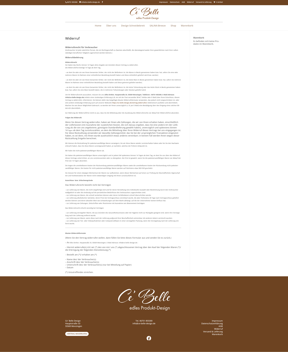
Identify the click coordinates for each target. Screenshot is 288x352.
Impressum (163, 2)
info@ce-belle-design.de (144, 323)
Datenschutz (175, 2)
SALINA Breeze (158, 25)
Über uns (111, 25)
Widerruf (190, 2)
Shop (173, 25)
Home (98, 25)
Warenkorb (187, 25)
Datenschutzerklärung (212, 323)
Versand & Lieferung (204, 2)
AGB (183, 2)
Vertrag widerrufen (77, 334)
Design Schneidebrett (133, 25)
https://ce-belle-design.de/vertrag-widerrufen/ (129, 103)
